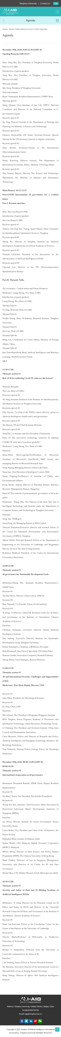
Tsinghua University (28, 4)
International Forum (24, 29)
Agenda (43, 29)
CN (55, 3)
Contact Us (45, 4)
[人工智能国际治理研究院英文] (10, 11)
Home (11, 29)
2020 (36, 29)
